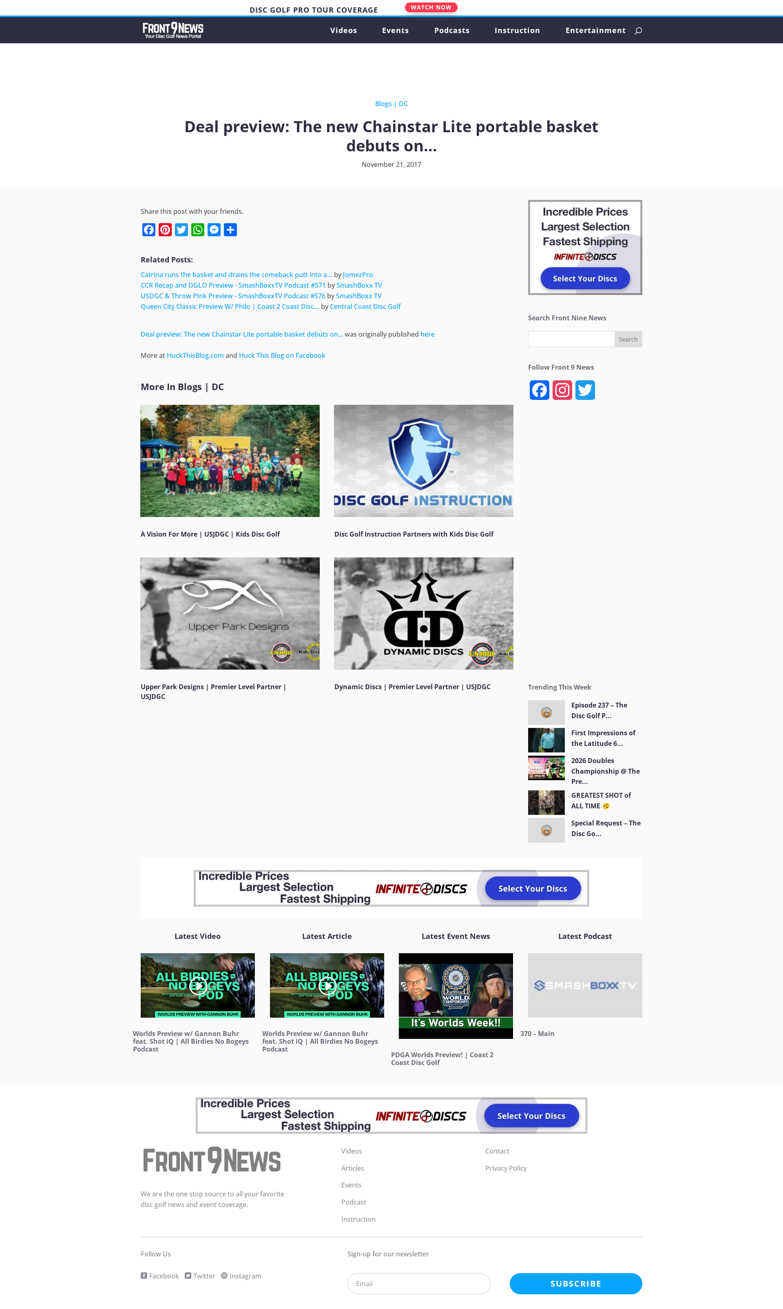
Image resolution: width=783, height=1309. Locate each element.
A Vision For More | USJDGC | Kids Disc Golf (210, 534)
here (427, 334)
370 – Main (537, 1033)
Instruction (517, 31)
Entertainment (596, 31)
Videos (343, 31)
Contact (497, 1151)
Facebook (164, 1275)
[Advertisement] (385, 65)
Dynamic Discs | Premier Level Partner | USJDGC (412, 686)
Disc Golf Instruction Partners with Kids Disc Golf (413, 534)
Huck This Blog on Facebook (282, 355)
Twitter (204, 1275)
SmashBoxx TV (359, 285)
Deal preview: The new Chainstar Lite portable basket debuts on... (242, 334)
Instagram (245, 1275)
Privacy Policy (506, 1168)
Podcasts (452, 31)
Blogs (383, 103)
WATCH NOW (431, 7)
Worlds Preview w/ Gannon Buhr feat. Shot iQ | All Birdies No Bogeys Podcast (191, 1041)
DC (403, 103)
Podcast (353, 1202)
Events (395, 31)
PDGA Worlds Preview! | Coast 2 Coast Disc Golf (442, 1058)
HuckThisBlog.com (195, 355)
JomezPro (358, 274)
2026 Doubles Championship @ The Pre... (605, 771)
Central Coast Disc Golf (365, 306)
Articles (352, 1168)
